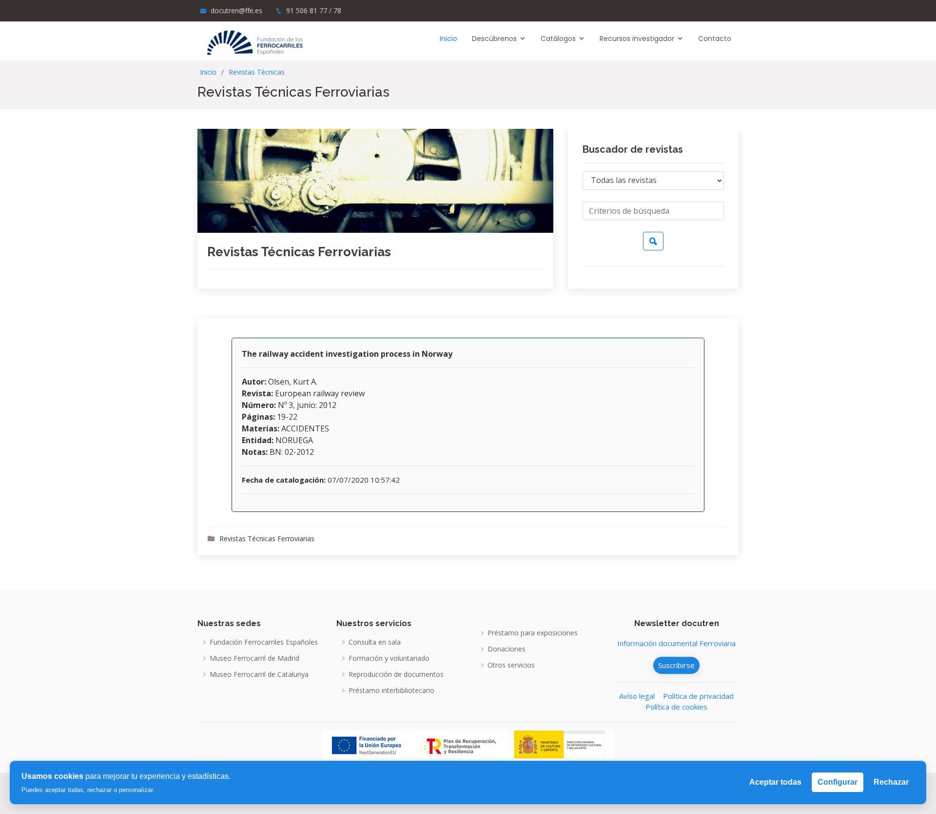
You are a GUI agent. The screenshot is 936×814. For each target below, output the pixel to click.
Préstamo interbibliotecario (391, 690)
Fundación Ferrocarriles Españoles (264, 642)
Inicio (448, 38)
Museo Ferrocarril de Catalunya (259, 674)
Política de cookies (676, 707)
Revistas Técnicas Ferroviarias (299, 251)
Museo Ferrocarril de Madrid (254, 658)
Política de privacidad (698, 696)
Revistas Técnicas (257, 72)
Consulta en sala (375, 642)
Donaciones (507, 649)
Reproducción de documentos (396, 674)
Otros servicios (511, 665)
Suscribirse (676, 665)
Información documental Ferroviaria (676, 643)
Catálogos (558, 38)
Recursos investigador (637, 38)
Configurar (838, 782)
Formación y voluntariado (389, 658)
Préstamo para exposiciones (533, 633)
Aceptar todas (775, 782)
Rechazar (891, 782)
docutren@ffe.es (236, 10)
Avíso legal (637, 696)
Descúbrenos (494, 38)
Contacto (714, 38)
